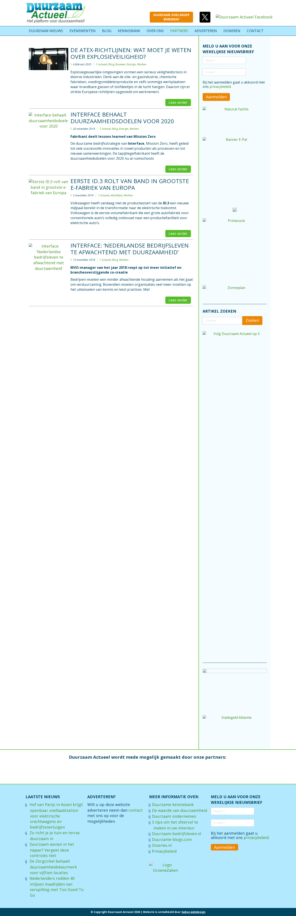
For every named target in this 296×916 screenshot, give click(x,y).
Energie (131, 64)
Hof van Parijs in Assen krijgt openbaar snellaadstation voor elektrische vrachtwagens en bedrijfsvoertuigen (56, 816)
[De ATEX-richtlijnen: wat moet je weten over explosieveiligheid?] (48, 59)
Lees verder (178, 102)
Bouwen (120, 64)
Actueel (102, 64)
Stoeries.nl (162, 845)
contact (135, 810)
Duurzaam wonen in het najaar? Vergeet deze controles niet (51, 850)
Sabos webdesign (193, 912)
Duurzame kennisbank (173, 804)
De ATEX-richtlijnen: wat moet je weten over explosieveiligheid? (130, 53)
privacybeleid (220, 86)
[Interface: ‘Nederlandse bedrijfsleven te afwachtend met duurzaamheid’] (48, 266)
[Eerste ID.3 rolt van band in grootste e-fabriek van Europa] (48, 190)
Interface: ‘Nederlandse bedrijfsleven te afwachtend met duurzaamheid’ (129, 248)
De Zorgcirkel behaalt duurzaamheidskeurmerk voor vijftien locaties (53, 867)
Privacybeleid (164, 851)
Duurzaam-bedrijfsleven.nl (176, 833)
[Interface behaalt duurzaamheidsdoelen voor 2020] (48, 123)
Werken (141, 64)
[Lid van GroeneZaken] (165, 867)
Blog (111, 64)
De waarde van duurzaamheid (179, 810)
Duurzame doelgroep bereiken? (171, 17)
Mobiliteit (116, 195)
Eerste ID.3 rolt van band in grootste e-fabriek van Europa (129, 184)
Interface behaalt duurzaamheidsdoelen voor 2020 (122, 117)
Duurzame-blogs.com (172, 839)
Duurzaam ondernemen (174, 816)
